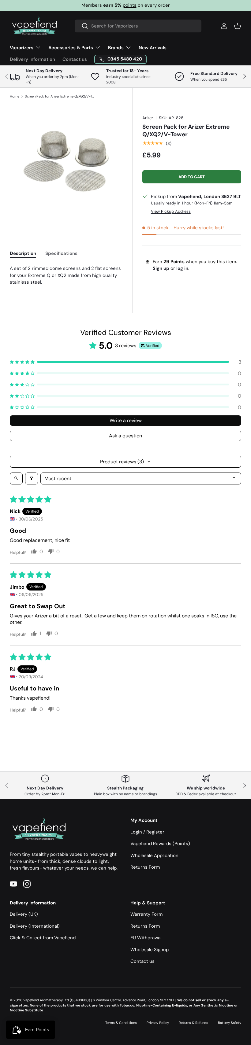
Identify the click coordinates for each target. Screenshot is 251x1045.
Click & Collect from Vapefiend (43, 938)
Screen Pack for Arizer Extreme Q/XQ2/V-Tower (59, 96)
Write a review (126, 420)
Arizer (147, 117)
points (130, 5)
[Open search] (16, 478)
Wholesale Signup (149, 950)
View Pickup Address (171, 211)
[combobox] (138, 26)
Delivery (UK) (24, 914)
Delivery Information (32, 59)
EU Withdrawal (145, 938)
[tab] (23, 253)
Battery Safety (229, 1023)
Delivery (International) (35, 926)
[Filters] (31, 478)
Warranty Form (146, 914)
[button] (237, 26)
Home (14, 96)
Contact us (74, 59)
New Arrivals (153, 48)
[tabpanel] (66, 275)
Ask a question (125, 435)
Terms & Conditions (121, 1023)
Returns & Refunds (193, 1023)
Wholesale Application (154, 855)
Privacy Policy (158, 1023)
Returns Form (145, 867)
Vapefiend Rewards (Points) (160, 844)
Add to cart (191, 176)
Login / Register (147, 832)
